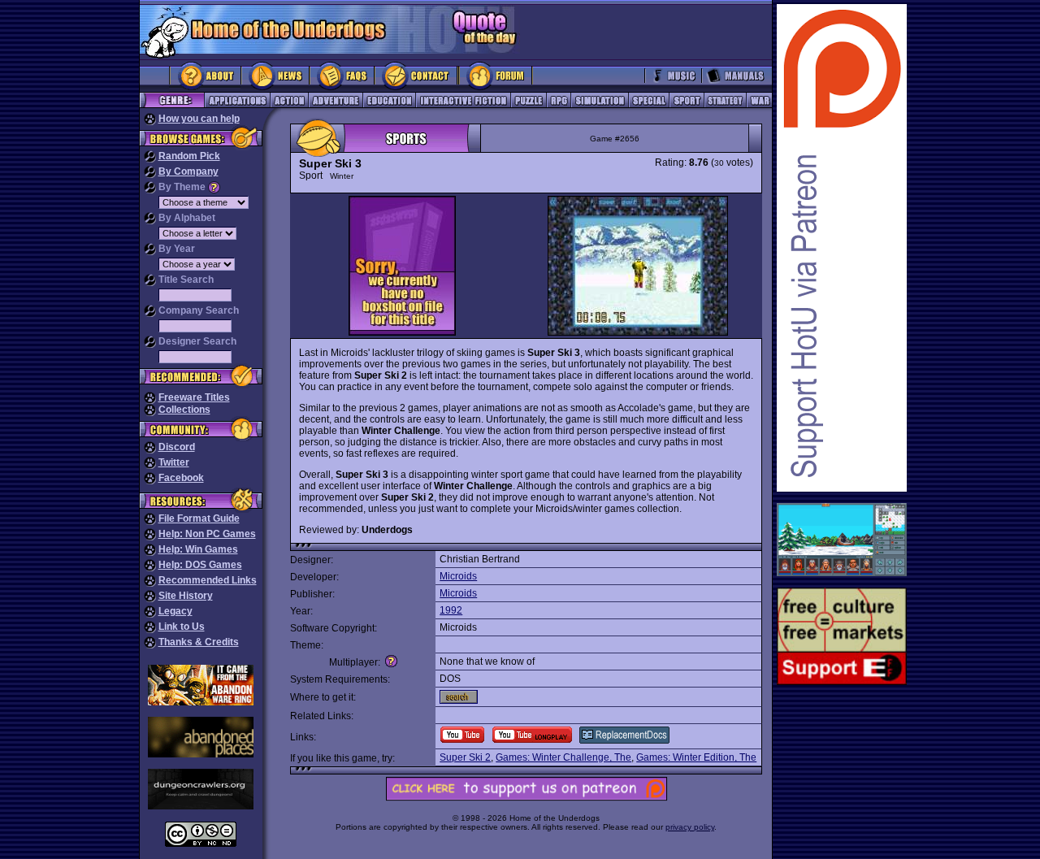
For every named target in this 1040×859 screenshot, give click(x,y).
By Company (188, 171)
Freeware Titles (194, 397)
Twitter (173, 462)
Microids (458, 576)
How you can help (199, 118)
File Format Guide (199, 518)
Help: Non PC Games (207, 534)
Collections (184, 409)
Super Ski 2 (465, 757)
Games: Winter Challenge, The (563, 757)
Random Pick (189, 156)
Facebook (181, 478)
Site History (185, 595)
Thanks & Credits (198, 642)
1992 (451, 610)
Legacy (175, 611)
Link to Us (181, 626)
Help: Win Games (198, 549)
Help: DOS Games (200, 564)
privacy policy (689, 826)
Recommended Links (207, 580)
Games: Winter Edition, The (696, 757)
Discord (176, 447)
